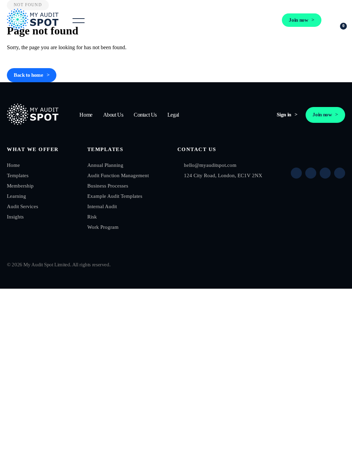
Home (85, 115)
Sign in (258, 20)
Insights (15, 217)
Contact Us (145, 115)
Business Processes (107, 186)
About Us (113, 115)
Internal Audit (102, 206)
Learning (16, 196)
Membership (20, 186)
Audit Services (22, 206)
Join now (298, 20)
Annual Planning (105, 165)
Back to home (28, 75)
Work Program (103, 227)
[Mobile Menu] (79, 20)
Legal (173, 115)
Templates (18, 175)
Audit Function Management (118, 175)
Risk (92, 217)
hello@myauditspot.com (210, 165)
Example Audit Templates (114, 196)
